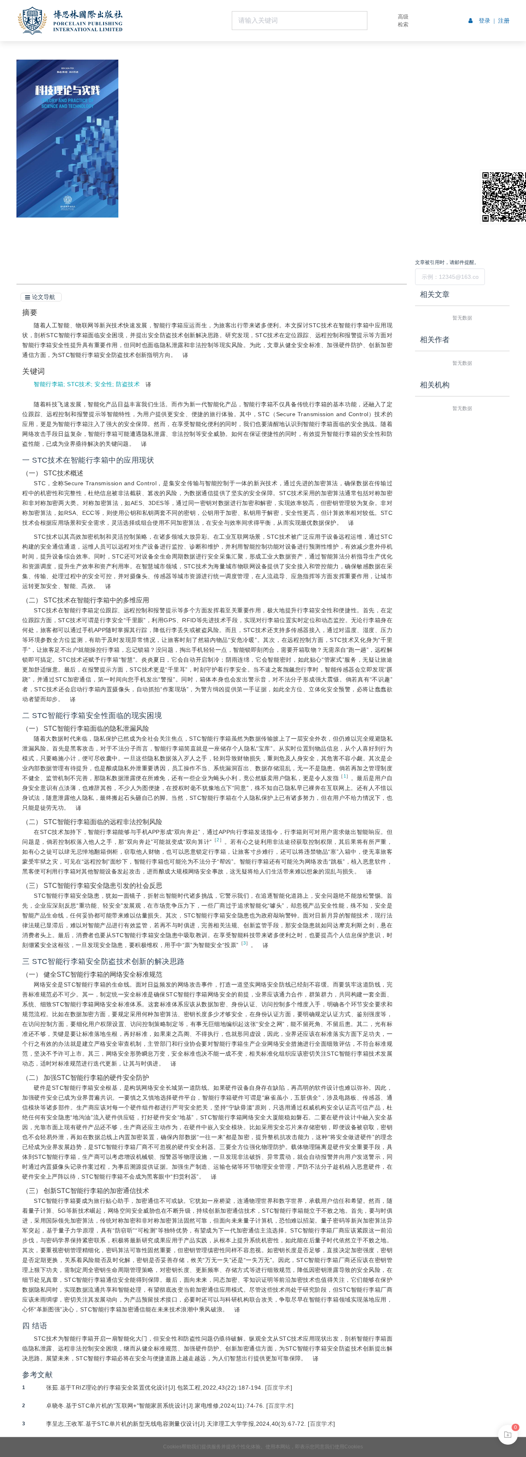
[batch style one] (508, 1434)
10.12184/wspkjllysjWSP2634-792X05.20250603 (225, 123)
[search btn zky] (379, 20)
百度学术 (279, 1387)
